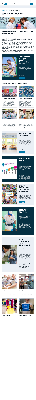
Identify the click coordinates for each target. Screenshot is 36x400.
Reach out (24, 268)
